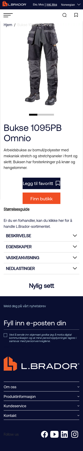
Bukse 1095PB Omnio (34, 25)
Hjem (8, 25)
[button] (33, 115)
